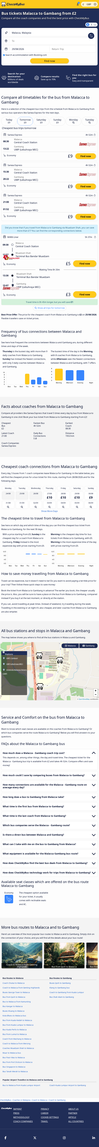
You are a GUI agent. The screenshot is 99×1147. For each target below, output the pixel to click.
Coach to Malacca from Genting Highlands (21, 987)
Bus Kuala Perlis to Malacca (15, 1029)
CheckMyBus (5, 1100)
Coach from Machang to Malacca (17, 1039)
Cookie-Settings (50, 1117)
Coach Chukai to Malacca (13, 983)
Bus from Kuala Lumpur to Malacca (18, 1025)
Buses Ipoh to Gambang (60, 983)
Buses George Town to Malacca (16, 992)
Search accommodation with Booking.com (26, 55)
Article (72, 1117)
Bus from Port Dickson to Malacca (17, 1062)
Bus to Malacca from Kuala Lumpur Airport (21, 1085)
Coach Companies (23, 1121)
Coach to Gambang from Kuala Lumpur (67, 992)
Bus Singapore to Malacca (14, 1067)
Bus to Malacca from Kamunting (17, 1001)
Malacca (71, 646)
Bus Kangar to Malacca (13, 1006)
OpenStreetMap (84, 699)
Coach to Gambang (57, 1100)
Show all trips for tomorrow (51, 307)
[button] (59, 660)
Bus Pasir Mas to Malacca (14, 1057)
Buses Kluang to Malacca (13, 1011)
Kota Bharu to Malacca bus (14, 1015)
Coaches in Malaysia (21, 1100)
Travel (44, 1121)
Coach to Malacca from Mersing (16, 1043)
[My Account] (77, 4)
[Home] (37, 4)
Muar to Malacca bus (12, 1053)
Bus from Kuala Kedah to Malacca (17, 1020)
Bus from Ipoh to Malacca (14, 997)
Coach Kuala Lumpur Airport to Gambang (68, 1085)
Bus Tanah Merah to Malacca (15, 1071)
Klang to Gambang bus (60, 987)
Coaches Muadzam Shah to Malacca (18, 1048)
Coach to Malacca (39, 1100)
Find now (85, 156)
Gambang (89, 646)
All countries (76, 1121)
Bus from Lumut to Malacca (15, 1034)
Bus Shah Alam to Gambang (62, 997)
